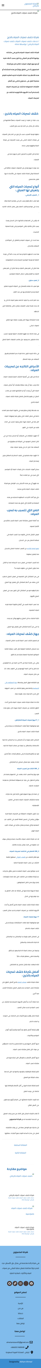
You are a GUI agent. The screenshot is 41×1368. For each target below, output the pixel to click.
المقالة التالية (20, 1153)
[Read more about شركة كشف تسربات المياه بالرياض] (20, 1182)
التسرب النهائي (21, 857)
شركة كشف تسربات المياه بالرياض (21, 1195)
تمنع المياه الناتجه (33, 548)
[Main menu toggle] (3, 5)
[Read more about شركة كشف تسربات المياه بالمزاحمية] (20, 1214)
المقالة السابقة (20, 1145)
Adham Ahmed (26, 1361)
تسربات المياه (22, 982)
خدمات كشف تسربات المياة (27, 41)
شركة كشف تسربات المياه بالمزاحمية (24, 1228)
